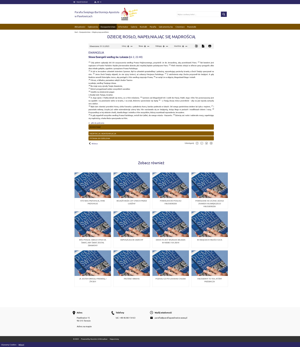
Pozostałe (191, 26)
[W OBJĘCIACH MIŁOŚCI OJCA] (209, 229)
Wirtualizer (103, 339)
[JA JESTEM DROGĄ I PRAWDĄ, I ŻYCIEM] (93, 268)
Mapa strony (114, 339)
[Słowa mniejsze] (148, 46)
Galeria (134, 26)
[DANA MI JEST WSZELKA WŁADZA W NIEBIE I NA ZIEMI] (170, 229)
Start (76, 32)
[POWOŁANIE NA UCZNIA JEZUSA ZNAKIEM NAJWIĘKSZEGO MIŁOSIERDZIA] (209, 191)
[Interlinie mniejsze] (186, 46)
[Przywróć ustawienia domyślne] (196, 46)
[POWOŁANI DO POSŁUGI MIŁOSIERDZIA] (170, 191)
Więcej (21, 344)
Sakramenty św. (166, 26)
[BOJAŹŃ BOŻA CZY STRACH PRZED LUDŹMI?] (132, 191)
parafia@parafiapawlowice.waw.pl (171, 317)
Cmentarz (180, 26)
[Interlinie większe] (182, 46)
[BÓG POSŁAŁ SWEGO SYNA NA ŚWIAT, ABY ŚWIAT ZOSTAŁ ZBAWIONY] (93, 229)
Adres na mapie (84, 326)
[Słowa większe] (144, 46)
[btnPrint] (210, 46)
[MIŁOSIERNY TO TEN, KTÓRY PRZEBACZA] (209, 268)
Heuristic (93, 339)
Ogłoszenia (93, 26)
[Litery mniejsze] (131, 46)
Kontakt (143, 26)
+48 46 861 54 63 (127, 317)
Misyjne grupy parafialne (100, 32)
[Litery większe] (128, 46)
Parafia (153, 26)
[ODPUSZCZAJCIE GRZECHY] (132, 229)
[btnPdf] (203, 46)
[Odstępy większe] (163, 46)
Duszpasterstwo (108, 26)
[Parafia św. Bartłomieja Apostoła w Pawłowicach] (96, 13)
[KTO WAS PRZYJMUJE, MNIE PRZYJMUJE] (93, 191)
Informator (123, 26)
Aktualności (80, 26)
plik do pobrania (97, 123)
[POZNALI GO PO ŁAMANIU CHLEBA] (170, 268)
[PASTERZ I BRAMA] (132, 268)
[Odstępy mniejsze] (166, 46)
